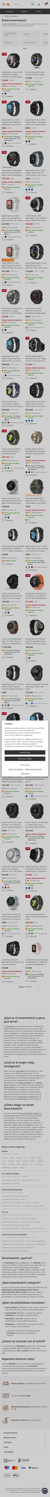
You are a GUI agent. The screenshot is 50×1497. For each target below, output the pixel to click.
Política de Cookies (16, 769)
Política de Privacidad (33, 769)
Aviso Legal (25, 773)
